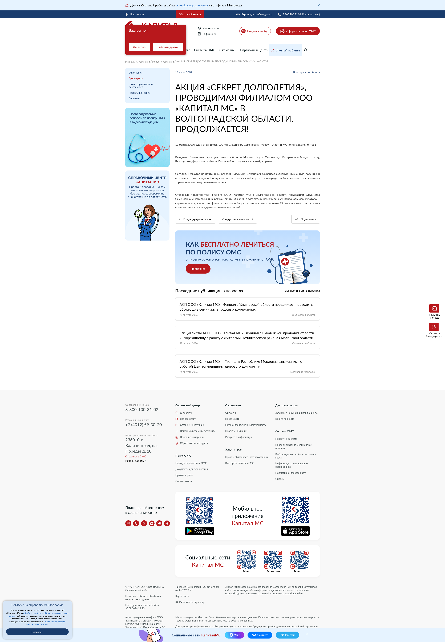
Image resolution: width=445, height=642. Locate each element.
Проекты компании (139, 92)
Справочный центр (254, 50)
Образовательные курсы (194, 443)
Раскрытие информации (238, 437)
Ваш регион (137, 14)
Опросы (279, 478)
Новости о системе (286, 438)
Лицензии (134, 98)
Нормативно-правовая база (290, 472)
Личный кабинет (288, 50)
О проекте (186, 412)
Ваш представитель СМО (239, 463)
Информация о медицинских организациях (291, 465)
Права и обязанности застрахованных (246, 457)
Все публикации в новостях (302, 290)
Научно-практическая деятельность (141, 85)
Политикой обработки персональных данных (46, 623)
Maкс (246, 571)
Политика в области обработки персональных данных (143, 598)
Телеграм (299, 571)
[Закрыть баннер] (319, 5)
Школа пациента (284, 418)
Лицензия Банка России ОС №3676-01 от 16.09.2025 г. (197, 588)
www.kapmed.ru (294, 593)
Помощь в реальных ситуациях (197, 430)
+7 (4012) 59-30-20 (143, 424)
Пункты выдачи (184, 475)
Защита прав (233, 449)
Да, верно (139, 46)
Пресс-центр (136, 78)
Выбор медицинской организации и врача (295, 456)
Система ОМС (204, 50)
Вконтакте (273, 571)
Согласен (37, 631)
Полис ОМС (183, 455)
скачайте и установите (192, 5)
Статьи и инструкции (192, 424)
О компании (227, 50)
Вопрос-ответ (188, 418)
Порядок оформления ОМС (191, 463)
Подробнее (198, 268)
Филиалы (230, 412)
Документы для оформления (191, 469)
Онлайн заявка (183, 481)
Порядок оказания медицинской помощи (293, 446)
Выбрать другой (167, 46)
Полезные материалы (192, 437)
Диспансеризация (286, 405)
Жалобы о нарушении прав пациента (296, 412)
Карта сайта (182, 596)
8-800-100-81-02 (141, 409)
